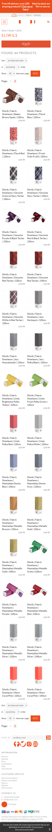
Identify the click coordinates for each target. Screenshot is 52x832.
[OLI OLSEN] (26, 21)
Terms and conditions (9, 778)
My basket (19, 15)
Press (3, 761)
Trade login (12, 804)
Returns (4, 783)
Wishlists (4, 785)
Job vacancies (6, 769)
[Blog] (35, 744)
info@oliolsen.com (10, 800)
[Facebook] (17, 744)
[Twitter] (23, 744)
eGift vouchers (7, 788)
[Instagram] (29, 744)
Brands (11, 30)
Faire (25, 9)
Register (37, 15)
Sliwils (18, 30)
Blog (3, 766)
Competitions (6, 764)
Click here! (27, 6)
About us (4, 756)
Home (3, 30)
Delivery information (9, 780)
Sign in (28, 15)
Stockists (4, 759)
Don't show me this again (24, 829)
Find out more (37, 827)
